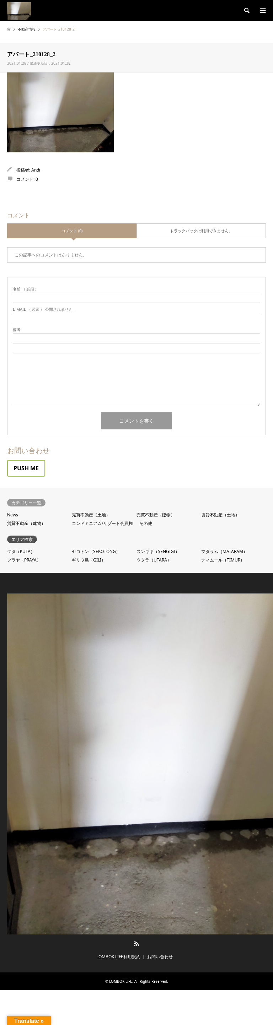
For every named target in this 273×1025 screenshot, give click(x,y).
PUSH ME (26, 468)
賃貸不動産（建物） (26, 523)
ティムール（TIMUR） (223, 560)
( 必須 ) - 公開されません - (44, 309)
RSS (136, 943)
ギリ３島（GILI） (89, 560)
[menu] (262, 10)
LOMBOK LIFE (120, 981)
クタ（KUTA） (21, 551)
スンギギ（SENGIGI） (158, 551)
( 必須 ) (24, 289)
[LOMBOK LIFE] (19, 10)
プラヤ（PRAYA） (24, 560)
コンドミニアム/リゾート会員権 (102, 523)
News (12, 515)
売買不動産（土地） (91, 515)
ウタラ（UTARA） (153, 560)
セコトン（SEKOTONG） (96, 551)
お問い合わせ (160, 957)
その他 (145, 523)
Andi (35, 170)
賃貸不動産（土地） (220, 515)
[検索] (246, 10)
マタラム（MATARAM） (224, 551)
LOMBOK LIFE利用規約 (118, 957)
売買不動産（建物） (155, 515)
